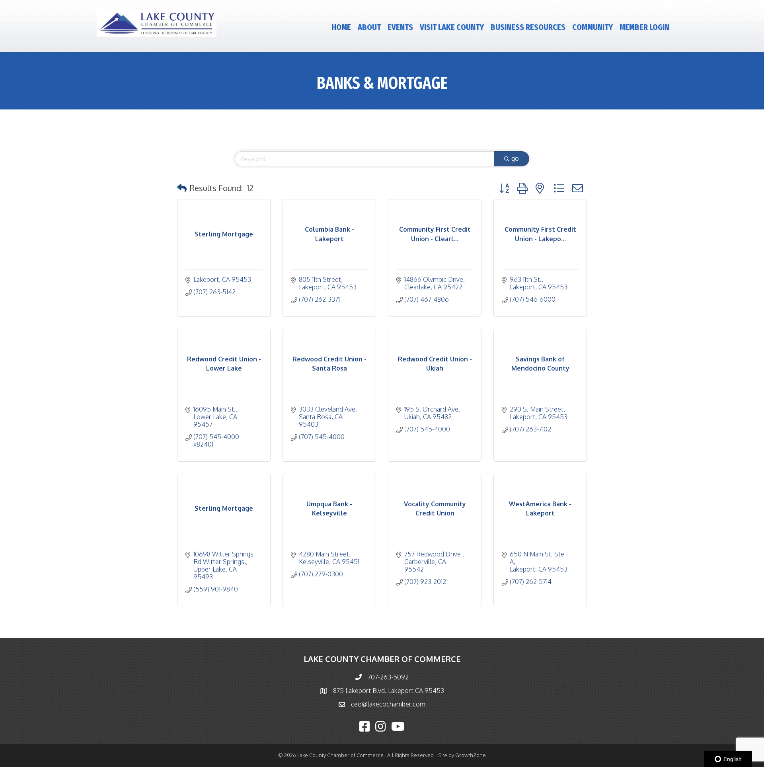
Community (592, 27)
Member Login (644, 27)
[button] (182, 188)
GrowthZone (470, 755)
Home (341, 27)
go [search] (515, 158)
